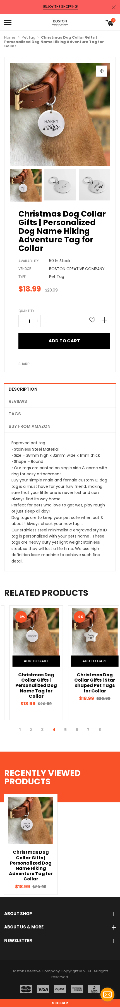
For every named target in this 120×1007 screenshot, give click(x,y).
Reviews (18, 401)
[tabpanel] (30, 662)
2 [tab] (31, 729)
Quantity (26, 310)
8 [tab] (100, 729)
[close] (113, 7)
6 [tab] (77, 729)
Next (104, 184)
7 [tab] (88, 729)
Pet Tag (28, 37)
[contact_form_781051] (107, 994)
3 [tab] (42, 729)
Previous (16, 184)
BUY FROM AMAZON (30, 426)
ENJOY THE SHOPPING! (60, 6)
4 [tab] (53, 729)
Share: (24, 363)
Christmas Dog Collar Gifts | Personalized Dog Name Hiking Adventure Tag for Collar (31, 865)
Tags (15, 414)
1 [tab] (20, 729)
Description (23, 389)
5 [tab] (65, 729)
